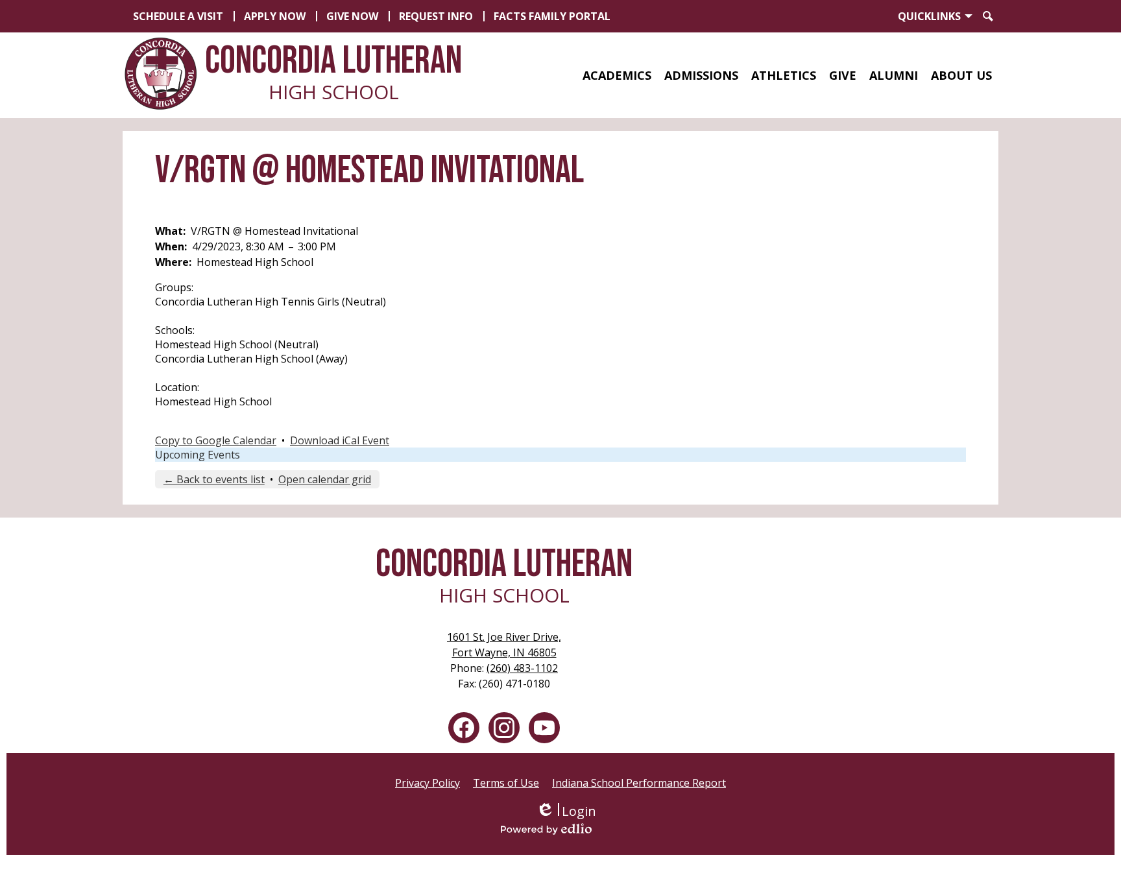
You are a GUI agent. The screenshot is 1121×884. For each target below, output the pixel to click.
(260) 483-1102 (522, 668)
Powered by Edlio (566, 828)
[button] (617, 75)
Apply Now (275, 16)
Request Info (436, 16)
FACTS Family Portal (552, 16)
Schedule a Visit (178, 16)
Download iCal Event (339, 440)
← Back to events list (214, 479)
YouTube (544, 727)
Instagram (504, 727)
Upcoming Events (197, 455)
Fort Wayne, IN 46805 (504, 645)
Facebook (463, 727)
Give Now (352, 16)
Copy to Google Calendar (215, 440)
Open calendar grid (324, 479)
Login (566, 811)
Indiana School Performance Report (639, 783)
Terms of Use (506, 783)
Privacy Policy (427, 783)
